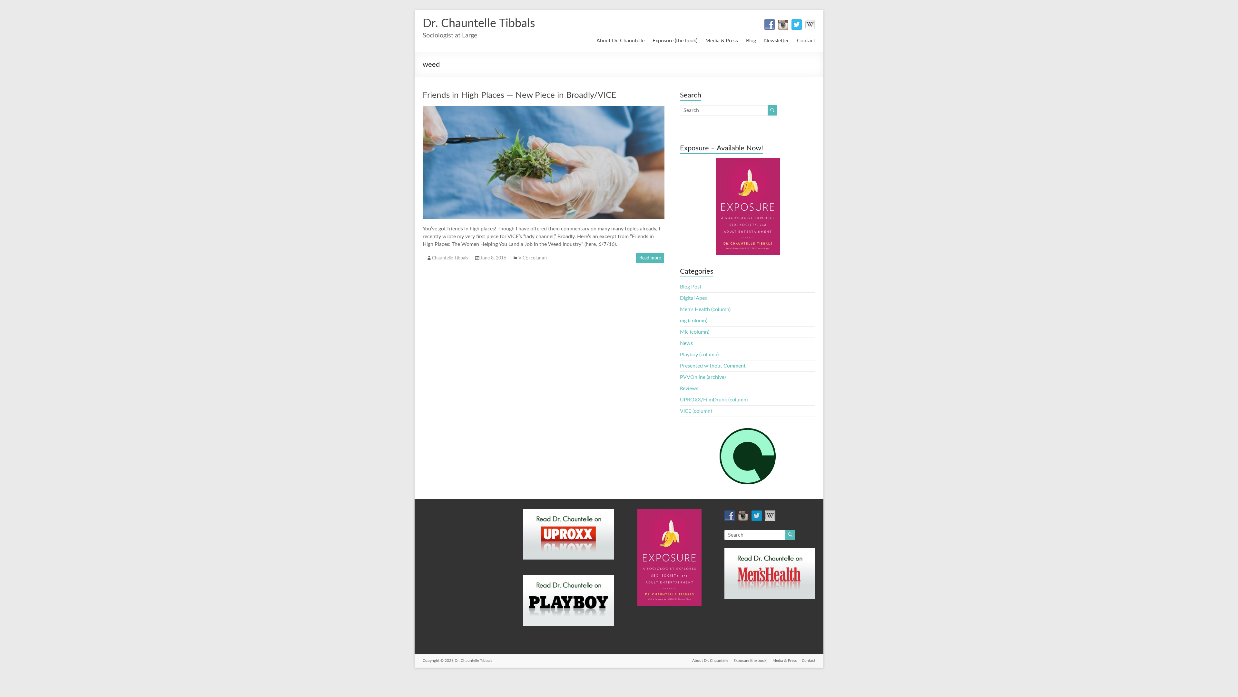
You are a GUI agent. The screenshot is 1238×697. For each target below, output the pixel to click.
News (686, 343)
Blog (751, 40)
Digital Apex (693, 298)
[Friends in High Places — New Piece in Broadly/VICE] (543, 109)
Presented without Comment (713, 366)
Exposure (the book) (675, 40)
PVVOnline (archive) (703, 377)
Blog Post (691, 286)
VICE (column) (532, 258)
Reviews (689, 388)
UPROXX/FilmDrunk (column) (714, 399)
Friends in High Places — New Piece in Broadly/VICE (519, 95)
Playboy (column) (699, 354)
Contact (806, 40)
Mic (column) (694, 332)
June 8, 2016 (493, 258)
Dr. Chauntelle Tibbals (479, 23)
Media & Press (721, 40)
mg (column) (693, 320)
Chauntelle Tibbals (450, 258)
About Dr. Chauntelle (620, 40)
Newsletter (776, 40)
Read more (650, 258)
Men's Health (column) (705, 309)
